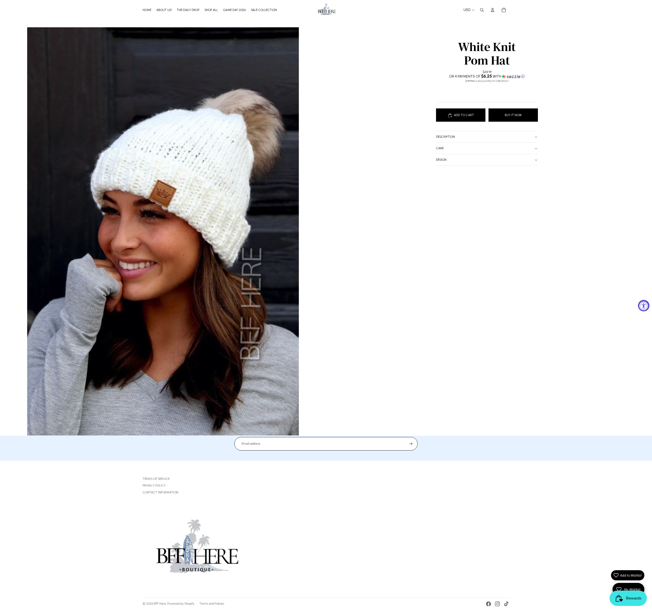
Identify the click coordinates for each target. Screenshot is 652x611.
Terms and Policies (211, 603)
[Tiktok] (506, 604)
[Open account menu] (492, 10)
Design (441, 159)
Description (445, 137)
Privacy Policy (154, 485)
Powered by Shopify (180, 603)
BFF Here (160, 603)
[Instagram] (497, 604)
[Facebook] (488, 604)
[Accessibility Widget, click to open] (643, 305)
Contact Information (160, 492)
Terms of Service (156, 479)
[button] (487, 76)
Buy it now (513, 115)
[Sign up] (410, 443)
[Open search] (481, 10)
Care (440, 148)
